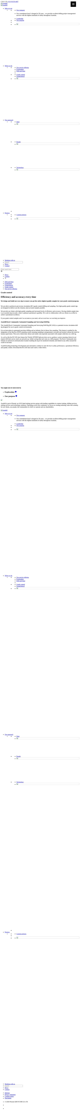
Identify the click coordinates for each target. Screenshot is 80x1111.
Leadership (19, 18)
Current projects (21, 215)
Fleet (17, 122)
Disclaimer (8, 1098)
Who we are (8, 8)
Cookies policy (9, 1096)
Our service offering (22, 67)
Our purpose (20, 20)
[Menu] (73, 4)
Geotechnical (20, 76)
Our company (20, 10)
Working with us (10, 260)
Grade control (20, 74)
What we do (8, 66)
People (18, 142)
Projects (7, 213)
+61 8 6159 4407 (12, 1)
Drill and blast (20, 71)
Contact (7, 266)
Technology (20, 167)
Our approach (9, 120)
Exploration (20, 69)
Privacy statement (10, 1094)
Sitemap (7, 1093)
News (6, 264)
